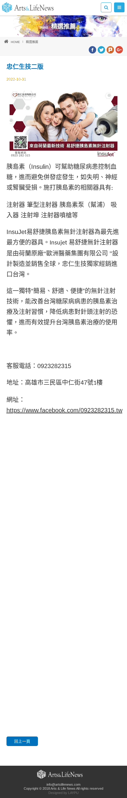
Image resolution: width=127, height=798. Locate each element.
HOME (15, 42)
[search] (106, 7)
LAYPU (73, 793)
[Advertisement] (63, 527)
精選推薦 (32, 42)
